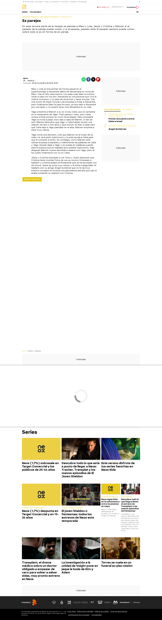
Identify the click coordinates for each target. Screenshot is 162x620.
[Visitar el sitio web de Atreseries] (92, 602)
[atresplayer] (132, 7)
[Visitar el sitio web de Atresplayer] (126, 602)
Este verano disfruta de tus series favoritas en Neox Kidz (118, 466)
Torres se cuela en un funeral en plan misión (116, 564)
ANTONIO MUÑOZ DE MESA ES (122, 126)
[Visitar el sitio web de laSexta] (61, 602)
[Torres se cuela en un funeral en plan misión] (120, 548)
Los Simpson (39, 1)
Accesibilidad (96, 615)
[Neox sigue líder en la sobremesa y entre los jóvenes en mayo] (110, 489)
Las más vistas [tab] (112, 109)
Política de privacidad (85, 611)
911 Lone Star (64, 1)
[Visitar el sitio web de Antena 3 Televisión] (54, 602)
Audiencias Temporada (33, 508)
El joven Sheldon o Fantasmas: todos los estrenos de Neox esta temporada (78, 516)
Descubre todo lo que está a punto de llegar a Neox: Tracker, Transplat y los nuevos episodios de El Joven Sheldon (80, 469)
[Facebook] (24, 81)
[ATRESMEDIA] (29, 602)
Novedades (126, 497)
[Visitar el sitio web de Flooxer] (136, 602)
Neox (24, 351)
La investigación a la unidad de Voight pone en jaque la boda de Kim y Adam (80, 567)
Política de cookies (102, 611)
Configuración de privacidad (78, 615)
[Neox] (35, 7)
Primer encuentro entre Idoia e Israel (121, 115)
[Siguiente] (139, 1)
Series (25, 12)
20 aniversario (29, 1)
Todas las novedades (72, 508)
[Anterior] (23, 1)
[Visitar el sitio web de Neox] (69, 602)
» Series (30, 351)
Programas (35, 12)
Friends (46, 1)
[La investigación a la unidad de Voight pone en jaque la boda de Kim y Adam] (81, 548)
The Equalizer (82, 1)
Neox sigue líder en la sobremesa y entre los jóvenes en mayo (110, 502)
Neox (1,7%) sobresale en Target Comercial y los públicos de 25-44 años (40, 466)
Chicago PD (73, 1)
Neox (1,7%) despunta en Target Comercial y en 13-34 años (40, 514)
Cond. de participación (118, 611)
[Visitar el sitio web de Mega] (84, 602)
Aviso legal (71, 611)
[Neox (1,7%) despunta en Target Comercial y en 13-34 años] (41, 495)
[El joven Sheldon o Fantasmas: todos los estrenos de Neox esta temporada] (81, 495)
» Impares (37, 351)
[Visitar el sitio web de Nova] (77, 602)
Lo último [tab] (127, 109)
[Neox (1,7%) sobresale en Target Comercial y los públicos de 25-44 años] (41, 449)
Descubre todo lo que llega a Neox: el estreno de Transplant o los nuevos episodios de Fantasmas (130, 505)
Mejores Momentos (32, 179)
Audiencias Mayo (109, 497)
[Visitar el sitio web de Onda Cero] (100, 602)
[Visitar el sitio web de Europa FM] (107, 602)
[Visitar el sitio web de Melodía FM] (115, 602)
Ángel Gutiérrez (117, 129)
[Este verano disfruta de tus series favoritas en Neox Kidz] (120, 449)
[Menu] (137, 12)
